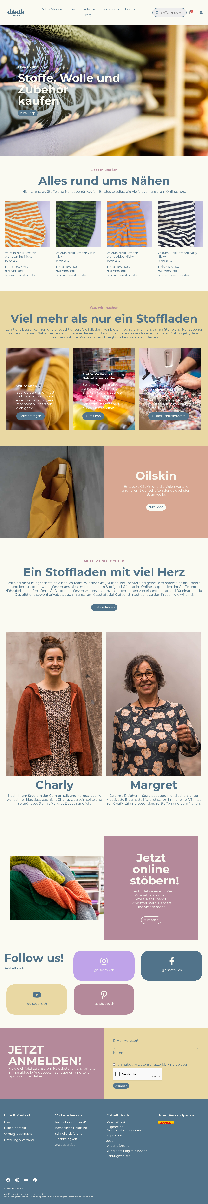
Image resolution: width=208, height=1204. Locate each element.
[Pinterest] (35, 1180)
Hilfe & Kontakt (15, 1128)
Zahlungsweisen (118, 1156)
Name (118, 1052)
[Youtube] (26, 1180)
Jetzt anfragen (30, 416)
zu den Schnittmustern (169, 416)
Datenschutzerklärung (156, 1064)
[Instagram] (17, 1180)
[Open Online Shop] (60, 9)
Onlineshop (175, 192)
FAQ (7, 1121)
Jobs (109, 1141)
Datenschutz (115, 1121)
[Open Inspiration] (118, 9)
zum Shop (93, 416)
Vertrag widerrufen (18, 1134)
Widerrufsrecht (117, 1146)
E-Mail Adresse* (125, 1040)
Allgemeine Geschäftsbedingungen (123, 1128)
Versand (18, 271)
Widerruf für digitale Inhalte (126, 1151)
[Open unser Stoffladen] (93, 9)
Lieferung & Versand (19, 1140)
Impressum (114, 1135)
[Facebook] (8, 1180)
